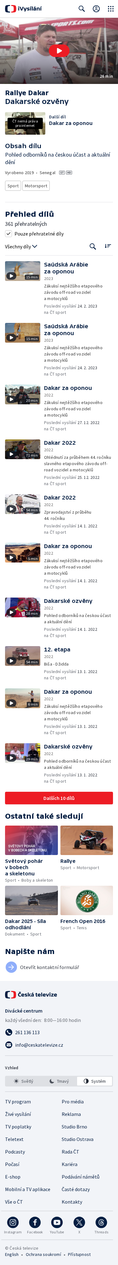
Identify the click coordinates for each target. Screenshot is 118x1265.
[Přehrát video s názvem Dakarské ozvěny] (59, 50)
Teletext (14, 1139)
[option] (23, 1081)
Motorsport (36, 186)
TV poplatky (18, 1126)
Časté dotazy (76, 1189)
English (12, 1254)
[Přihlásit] (96, 9)
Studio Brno (74, 1126)
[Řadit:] (108, 246)
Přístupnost (79, 1254)
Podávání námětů (80, 1177)
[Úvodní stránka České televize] (31, 994)
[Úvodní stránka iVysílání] (23, 9)
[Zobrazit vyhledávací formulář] (82, 9)
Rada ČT (70, 1151)
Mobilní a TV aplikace (27, 1189)
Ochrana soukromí (43, 1254)
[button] (59, 51)
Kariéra (69, 1164)
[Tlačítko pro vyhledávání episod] (93, 246)
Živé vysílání (18, 1114)
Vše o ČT (14, 1202)
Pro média (73, 1101)
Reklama (71, 1114)
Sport (13, 186)
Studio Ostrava (77, 1139)
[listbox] (59, 1081)
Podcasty (15, 1151)
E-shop (12, 1177)
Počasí (12, 1164)
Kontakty (72, 1202)
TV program (18, 1101)
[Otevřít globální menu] (111, 9)
